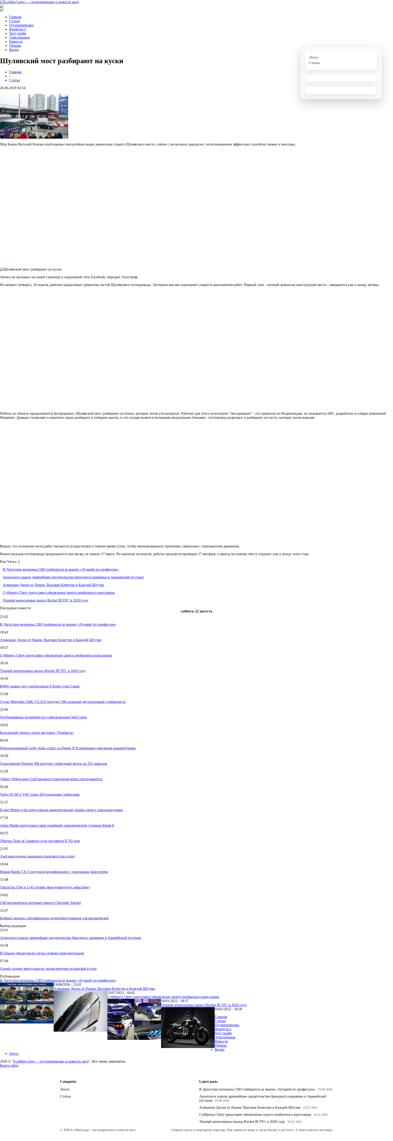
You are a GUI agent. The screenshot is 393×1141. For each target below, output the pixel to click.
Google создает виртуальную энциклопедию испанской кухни (48, 968)
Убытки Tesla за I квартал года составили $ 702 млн (40, 841)
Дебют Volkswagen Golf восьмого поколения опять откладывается (51, 779)
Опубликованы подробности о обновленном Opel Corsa (43, 717)
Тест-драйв (17, 33)
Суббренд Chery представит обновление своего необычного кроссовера (59, 592)
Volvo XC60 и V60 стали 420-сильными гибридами (40, 794)
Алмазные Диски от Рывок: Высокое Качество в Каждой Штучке (53, 585)
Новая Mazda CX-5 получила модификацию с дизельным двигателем (54, 872)
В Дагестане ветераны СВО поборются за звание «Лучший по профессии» (61, 569)
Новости (16, 41)
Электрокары (19, 37)
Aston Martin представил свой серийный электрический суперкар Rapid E (57, 825)
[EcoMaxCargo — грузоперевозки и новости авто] (39, 2)
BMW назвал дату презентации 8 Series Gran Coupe (40, 686)
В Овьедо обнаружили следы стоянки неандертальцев (42, 953)
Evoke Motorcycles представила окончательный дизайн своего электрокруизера (61, 810)
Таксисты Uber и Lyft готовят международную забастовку (45, 887)
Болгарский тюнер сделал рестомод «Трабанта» (37, 733)
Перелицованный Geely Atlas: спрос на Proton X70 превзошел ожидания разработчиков (68, 748)
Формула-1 (17, 29)
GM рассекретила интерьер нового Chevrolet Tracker (40, 903)
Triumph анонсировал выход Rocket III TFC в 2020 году (45, 600)
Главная (15, 17)
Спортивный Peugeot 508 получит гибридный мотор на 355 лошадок (53, 763)
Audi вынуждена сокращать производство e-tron (37, 856)
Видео (14, 50)
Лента (13, 1054)
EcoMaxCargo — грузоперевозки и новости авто (51, 1061)
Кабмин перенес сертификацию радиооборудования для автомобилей (54, 918)
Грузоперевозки (21, 25)
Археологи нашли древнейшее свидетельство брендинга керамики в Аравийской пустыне (73, 577)
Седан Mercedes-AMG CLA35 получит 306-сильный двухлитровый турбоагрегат (63, 702)
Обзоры (15, 46)
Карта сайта (9, 1065)
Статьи (14, 21)
